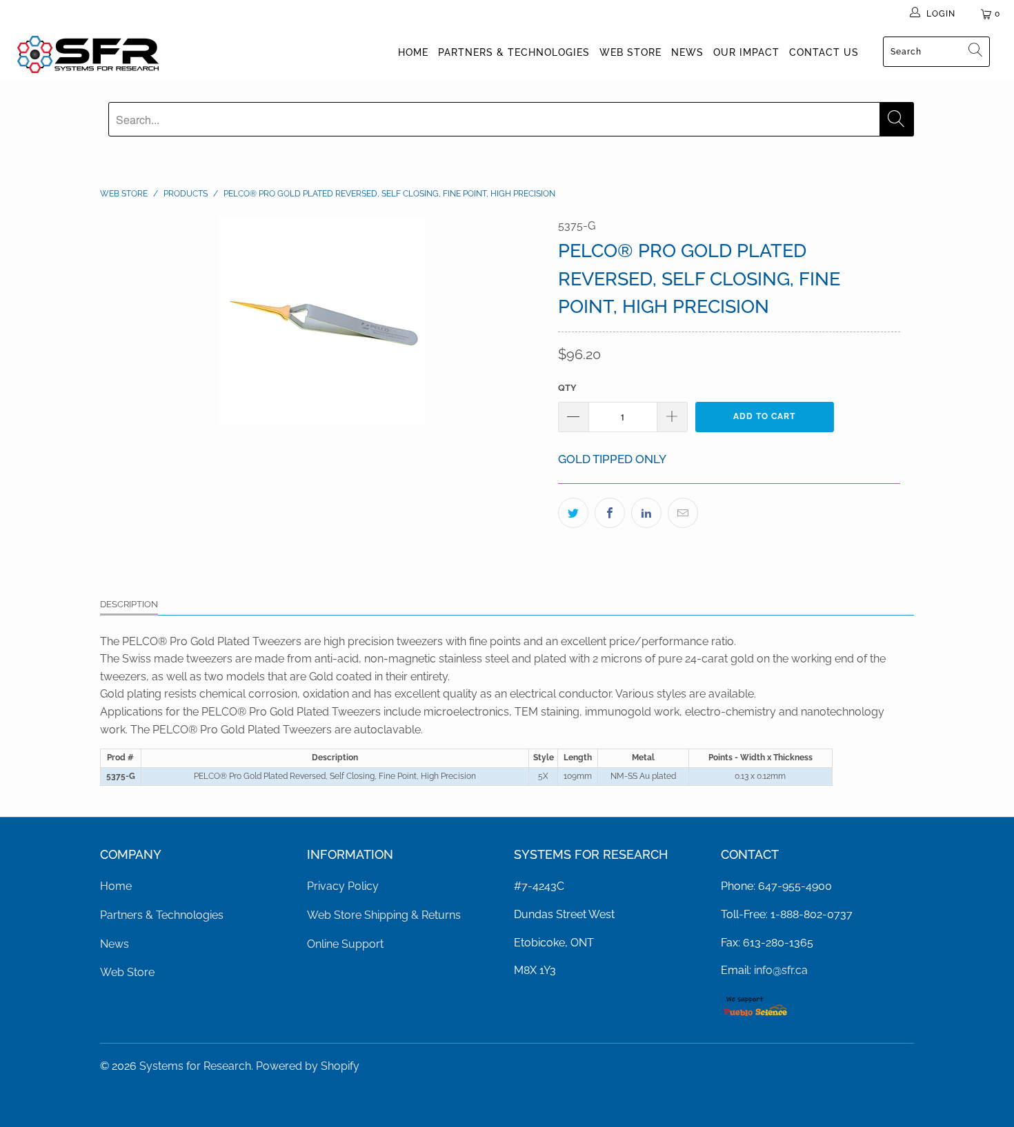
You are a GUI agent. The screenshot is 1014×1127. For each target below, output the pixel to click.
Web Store (630, 52)
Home (413, 52)
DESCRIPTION (129, 604)
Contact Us (824, 52)
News (687, 52)
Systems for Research (195, 1066)
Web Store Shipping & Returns (384, 915)
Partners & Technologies (514, 52)
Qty (567, 388)
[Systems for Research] (88, 54)
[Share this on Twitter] (573, 513)
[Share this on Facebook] (610, 513)
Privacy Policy (343, 886)
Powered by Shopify (307, 1066)
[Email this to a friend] (683, 513)
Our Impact (746, 52)
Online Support (345, 944)
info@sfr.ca (781, 970)
